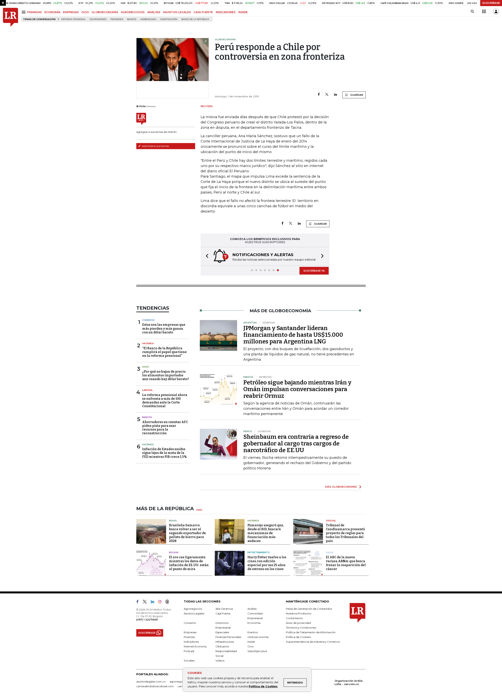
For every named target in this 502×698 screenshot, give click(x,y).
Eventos (252, 632)
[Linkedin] (335, 95)
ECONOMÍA (52, 12)
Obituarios (222, 646)
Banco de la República (195, 19)
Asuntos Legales (194, 613)
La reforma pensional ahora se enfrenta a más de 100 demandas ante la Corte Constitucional (164, 400)
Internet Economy (195, 646)
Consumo (190, 622)
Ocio (250, 646)
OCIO (85, 12)
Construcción (168, 19)
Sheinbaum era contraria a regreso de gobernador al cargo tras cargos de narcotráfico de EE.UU (296, 443)
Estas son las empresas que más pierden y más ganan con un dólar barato (163, 328)
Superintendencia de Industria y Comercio (313, 641)
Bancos (131, 19)
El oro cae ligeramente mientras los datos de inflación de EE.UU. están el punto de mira (189, 563)
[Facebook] (319, 95)
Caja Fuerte (223, 613)
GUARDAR (356, 94)
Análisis (251, 608)
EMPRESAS (71, 12)
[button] (206, 256)
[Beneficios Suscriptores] (484, 11)
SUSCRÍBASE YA (314, 270)
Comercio (148, 320)
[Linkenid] (154, 602)
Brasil (173, 520)
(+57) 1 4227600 (147, 619)
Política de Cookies (263, 686)
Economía (253, 622)
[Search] (472, 12)
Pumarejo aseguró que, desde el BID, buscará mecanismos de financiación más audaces (265, 533)
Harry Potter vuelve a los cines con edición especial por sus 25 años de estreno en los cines (266, 563)
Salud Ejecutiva (257, 651)
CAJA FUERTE (203, 12)
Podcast (189, 651)
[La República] (10, 17)
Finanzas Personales (228, 637)
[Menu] (24, 12)
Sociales (189, 660)
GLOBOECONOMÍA (105, 12)
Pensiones (116, 19)
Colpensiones (98, 19)
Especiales (222, 632)
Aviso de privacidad (298, 622)
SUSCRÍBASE (491, 3)
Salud (330, 552)
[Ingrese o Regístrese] (496, 12)
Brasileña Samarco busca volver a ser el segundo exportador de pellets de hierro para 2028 (187, 533)
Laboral (147, 390)
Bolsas (173, 552)
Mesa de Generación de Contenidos (309, 608)
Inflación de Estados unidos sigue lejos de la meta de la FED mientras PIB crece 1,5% (164, 452)
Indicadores (191, 641)
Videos (220, 660)
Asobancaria (148, 19)
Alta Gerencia (224, 608)
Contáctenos (294, 618)
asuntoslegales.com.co (151, 681)
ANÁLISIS (153, 12)
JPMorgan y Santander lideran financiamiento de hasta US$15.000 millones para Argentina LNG (293, 335)
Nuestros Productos (298, 613)
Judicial (331, 520)
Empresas (190, 632)
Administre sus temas (155, 146)
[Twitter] (327, 95)
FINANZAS (34, 12)
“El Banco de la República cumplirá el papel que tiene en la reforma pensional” (164, 352)
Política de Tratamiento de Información (311, 632)
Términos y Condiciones (301, 627)
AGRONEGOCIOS (133, 12)
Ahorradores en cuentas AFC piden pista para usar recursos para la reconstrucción (165, 427)
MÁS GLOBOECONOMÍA (341, 486)
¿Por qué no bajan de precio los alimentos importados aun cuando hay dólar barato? (165, 375)
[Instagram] (161, 602)
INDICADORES (226, 12)
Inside (251, 641)
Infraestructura (225, 641)
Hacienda (148, 343)
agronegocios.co (181, 681)
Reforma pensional (73, 19)
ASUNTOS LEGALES (177, 12)
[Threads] (168, 602)
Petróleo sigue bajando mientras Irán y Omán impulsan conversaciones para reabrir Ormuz (297, 389)
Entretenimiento (258, 552)
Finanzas (189, 637)
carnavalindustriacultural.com (155, 686)
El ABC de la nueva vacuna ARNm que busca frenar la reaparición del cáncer (346, 563)
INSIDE (243, 12)
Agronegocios (193, 608)
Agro (145, 366)
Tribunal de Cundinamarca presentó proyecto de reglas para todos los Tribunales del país (345, 533)
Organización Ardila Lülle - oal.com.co (349, 682)
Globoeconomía (257, 637)
